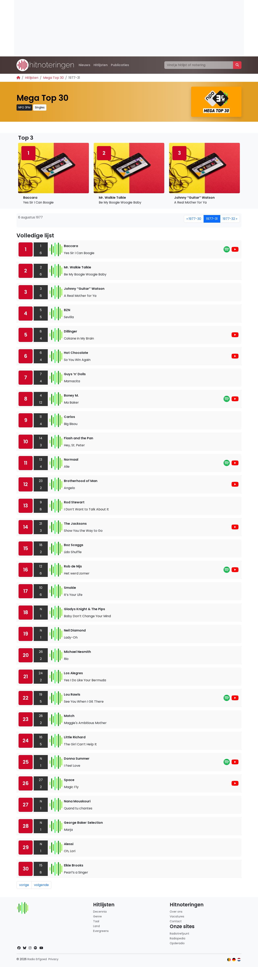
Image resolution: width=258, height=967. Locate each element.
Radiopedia (177, 938)
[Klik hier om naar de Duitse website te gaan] (234, 959)
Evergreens (101, 931)
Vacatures (177, 916)
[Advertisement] (129, 28)
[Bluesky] (24, 948)
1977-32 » (230, 218)
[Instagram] (30, 948)
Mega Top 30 (53, 77)
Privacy (53, 959)
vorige (24, 885)
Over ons (176, 912)
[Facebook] (19, 948)
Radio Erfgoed (37, 959)
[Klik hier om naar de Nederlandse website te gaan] (239, 959)
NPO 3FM (24, 107)
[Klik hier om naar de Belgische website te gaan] (229, 959)
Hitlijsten (101, 65)
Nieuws (84, 65)
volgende (41, 885)
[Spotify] (227, 250)
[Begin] (18, 77)
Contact (176, 921)
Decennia (100, 912)
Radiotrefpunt (179, 934)
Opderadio (177, 943)
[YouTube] (235, 250)
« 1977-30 (193, 218)
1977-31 (212, 218)
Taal (96, 921)
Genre (97, 916)
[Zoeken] (237, 65)
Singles (40, 107)
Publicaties (120, 65)
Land (96, 926)
